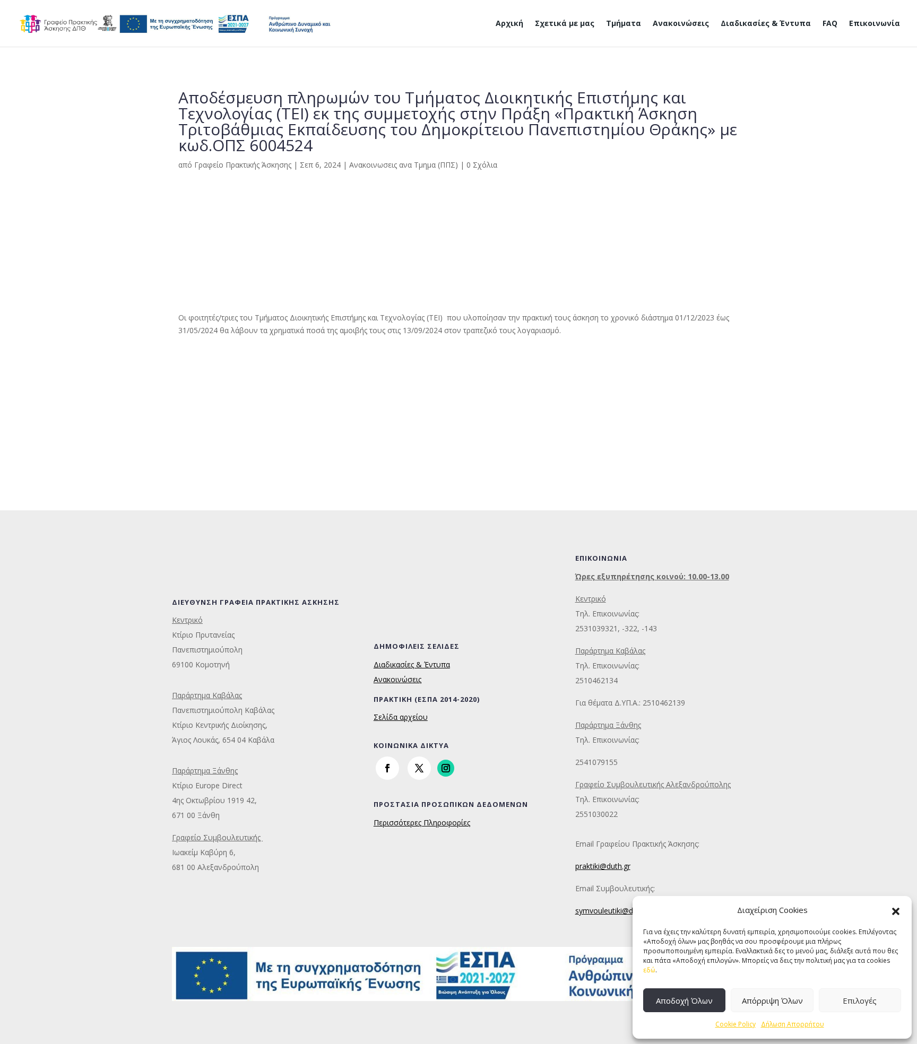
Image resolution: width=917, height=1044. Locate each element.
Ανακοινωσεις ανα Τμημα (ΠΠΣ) (403, 165)
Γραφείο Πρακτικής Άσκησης (242, 165)
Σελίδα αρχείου (401, 717)
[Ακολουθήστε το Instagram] (445, 768)
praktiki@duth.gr (602, 866)
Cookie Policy (735, 1024)
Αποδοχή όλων (684, 1000)
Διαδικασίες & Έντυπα (766, 24)
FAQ (830, 24)
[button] (895, 910)
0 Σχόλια (481, 165)
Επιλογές (860, 1000)
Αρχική (509, 24)
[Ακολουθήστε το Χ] (419, 768)
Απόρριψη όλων (772, 1000)
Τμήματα (623, 24)
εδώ (649, 970)
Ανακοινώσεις (681, 24)
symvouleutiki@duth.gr (614, 911)
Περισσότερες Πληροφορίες (422, 822)
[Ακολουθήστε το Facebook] (387, 768)
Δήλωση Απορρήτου (792, 1024)
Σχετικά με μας (564, 24)
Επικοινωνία (874, 24)
